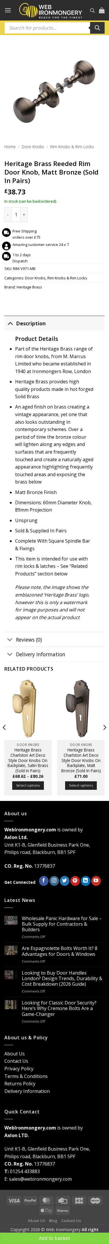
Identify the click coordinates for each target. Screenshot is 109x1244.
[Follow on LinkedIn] (85, 881)
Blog (53, 1220)
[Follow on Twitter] (64, 881)
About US (36, 1220)
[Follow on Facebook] (44, 881)
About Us (14, 1053)
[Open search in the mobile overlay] (92, 10)
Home (10, 146)
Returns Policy (19, 1083)
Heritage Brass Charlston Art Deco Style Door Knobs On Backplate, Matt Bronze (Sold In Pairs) (81, 760)
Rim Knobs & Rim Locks (72, 146)
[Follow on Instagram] (54, 881)
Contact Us (16, 1061)
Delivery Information (40, 654)
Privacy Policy (18, 1068)
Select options (28, 785)
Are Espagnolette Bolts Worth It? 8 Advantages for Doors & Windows (59, 951)
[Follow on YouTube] (96, 881)
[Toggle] (10, 323)
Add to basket (54, 1238)
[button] (7, 10)
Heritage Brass (29, 287)
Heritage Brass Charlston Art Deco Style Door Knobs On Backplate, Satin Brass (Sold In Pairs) (28, 760)
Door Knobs (33, 146)
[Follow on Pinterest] (75, 881)
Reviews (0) (29, 639)
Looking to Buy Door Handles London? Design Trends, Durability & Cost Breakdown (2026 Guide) (62, 978)
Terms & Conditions (26, 1076)
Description (31, 323)
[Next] (104, 739)
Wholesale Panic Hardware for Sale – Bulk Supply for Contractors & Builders (62, 924)
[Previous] (4, 739)
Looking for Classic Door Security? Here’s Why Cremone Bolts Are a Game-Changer (59, 1008)
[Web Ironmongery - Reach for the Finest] (51, 10)
